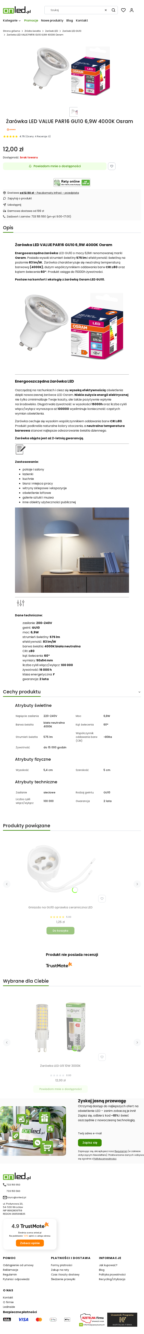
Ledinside (9, 1307)
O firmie (8, 1302)
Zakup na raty (60, 1270)
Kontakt (8, 1297)
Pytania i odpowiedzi (16, 1279)
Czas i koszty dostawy (65, 1274)
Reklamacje (10, 1270)
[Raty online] (72, 182)
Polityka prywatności (112, 1274)
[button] (113, 10)
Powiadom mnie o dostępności (57, 166)
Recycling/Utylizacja (112, 1279)
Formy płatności (61, 1265)
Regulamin (121, 1151)
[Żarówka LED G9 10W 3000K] (60, 1027)
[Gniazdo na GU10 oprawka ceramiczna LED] (60, 869)
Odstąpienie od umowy (18, 1265)
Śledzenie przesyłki (63, 1279)
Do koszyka (60, 931)
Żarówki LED (51, 31)
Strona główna (11, 31)
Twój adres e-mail (90, 1133)
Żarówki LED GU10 (71, 31)
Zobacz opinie (30, 1243)
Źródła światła (33, 31)
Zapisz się (89, 1142)
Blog (101, 1270)
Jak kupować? (108, 1265)
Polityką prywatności (104, 1158)
